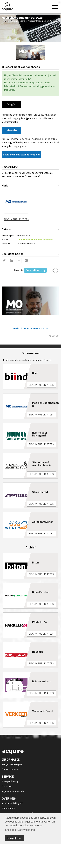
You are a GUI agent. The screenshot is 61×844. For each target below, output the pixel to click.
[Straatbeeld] (17, 495)
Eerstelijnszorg (17, 21)
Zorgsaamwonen (42, 521)
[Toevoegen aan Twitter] (4, 260)
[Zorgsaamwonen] (17, 525)
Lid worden (11, 130)
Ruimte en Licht (41, 681)
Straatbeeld (40, 492)
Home (4, 21)
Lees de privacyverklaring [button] (20, 829)
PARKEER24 (39, 622)
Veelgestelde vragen (12, 764)
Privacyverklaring (10, 781)
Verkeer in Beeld (42, 711)
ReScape (37, 651)
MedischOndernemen (45, 402)
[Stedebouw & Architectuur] (17, 465)
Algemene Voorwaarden (13, 791)
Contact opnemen (10, 769)
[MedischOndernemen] (16, 202)
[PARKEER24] (17, 625)
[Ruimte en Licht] (17, 685)
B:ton (35, 562)
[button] (57, 270)
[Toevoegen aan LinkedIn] (11, 260)
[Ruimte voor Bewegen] (17, 436)
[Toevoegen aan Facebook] (18, 260)
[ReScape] (17, 655)
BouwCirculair (41, 592)
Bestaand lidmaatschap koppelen (21, 154)
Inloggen (11, 104)
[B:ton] (17, 566)
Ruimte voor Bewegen (39, 434)
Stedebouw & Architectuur (40, 464)
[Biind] (17, 376)
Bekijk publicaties (16, 219)
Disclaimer (7, 786)
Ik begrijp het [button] (14, 838)
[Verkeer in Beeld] (17, 714)
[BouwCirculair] (17, 595)
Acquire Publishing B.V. (12, 803)
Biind (35, 373)
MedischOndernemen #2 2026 (30, 328)
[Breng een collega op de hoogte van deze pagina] (26, 260)
